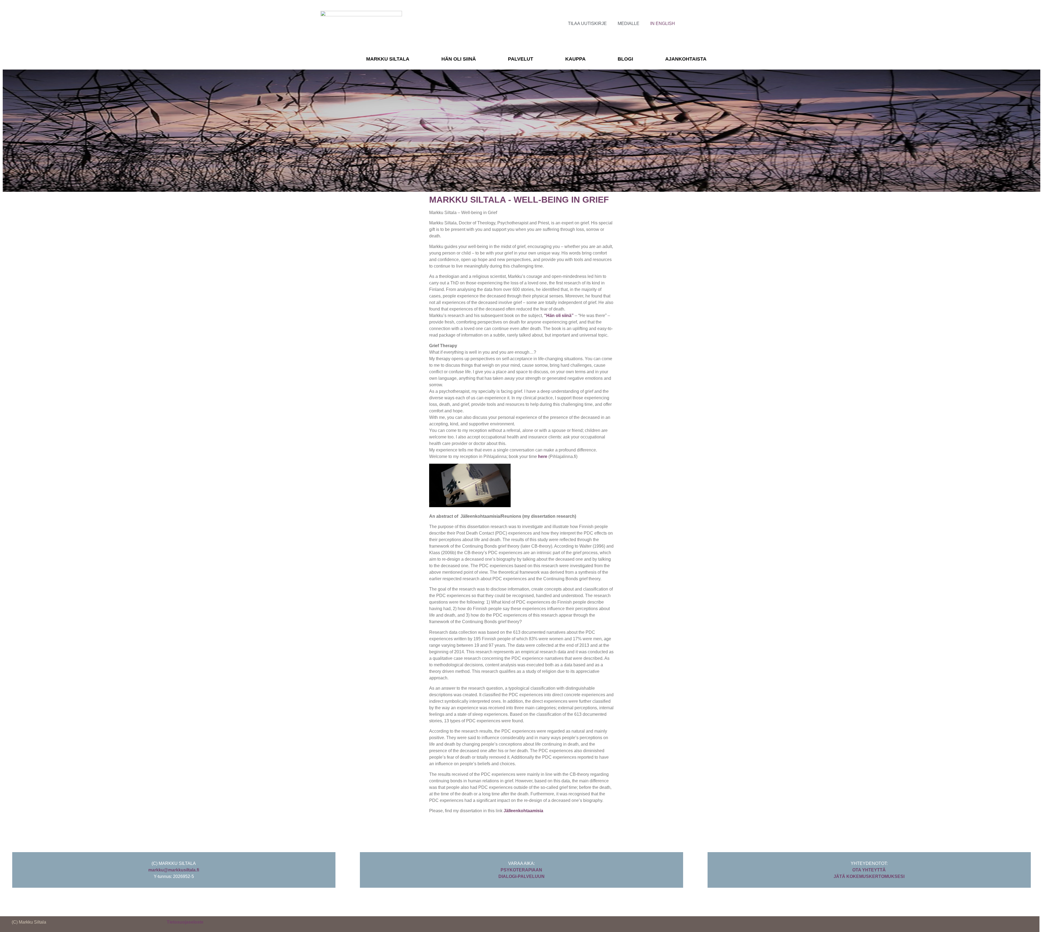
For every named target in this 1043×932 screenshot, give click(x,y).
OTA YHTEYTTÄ (869, 870)
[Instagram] (700, 23)
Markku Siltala (387, 59)
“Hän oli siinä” (559, 315)
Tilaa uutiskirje (587, 23)
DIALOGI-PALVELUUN (521, 876)
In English (662, 23)
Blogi (625, 59)
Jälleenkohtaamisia (523, 810)
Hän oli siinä (458, 59)
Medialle (628, 23)
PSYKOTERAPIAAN (521, 870)
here (542, 456)
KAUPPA (575, 59)
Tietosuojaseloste (185, 922)
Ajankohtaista (685, 59)
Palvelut (520, 59)
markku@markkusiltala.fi (173, 870)
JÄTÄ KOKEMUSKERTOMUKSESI (869, 876)
